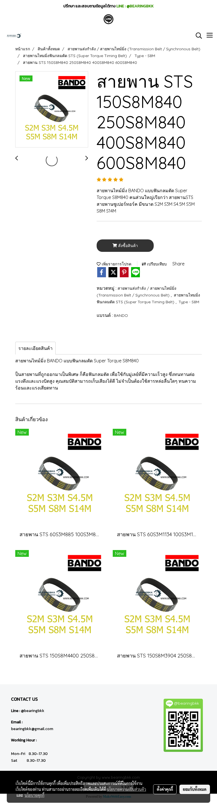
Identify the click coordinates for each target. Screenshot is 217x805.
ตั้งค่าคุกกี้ (165, 789)
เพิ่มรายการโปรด (116, 264)
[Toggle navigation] (209, 35)
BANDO (121, 315)
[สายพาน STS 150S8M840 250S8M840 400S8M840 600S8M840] (52, 110)
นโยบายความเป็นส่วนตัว (126, 789)
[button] (197, 36)
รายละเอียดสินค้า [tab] (35, 348)
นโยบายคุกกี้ (34, 795)
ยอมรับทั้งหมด (195, 789)
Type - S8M (189, 301)
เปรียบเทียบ (156, 264)
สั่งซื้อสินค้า (127, 245)
